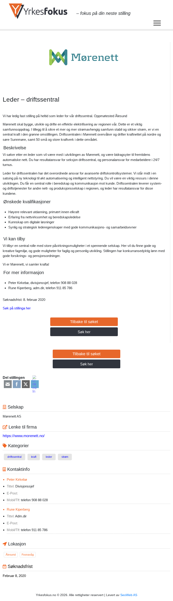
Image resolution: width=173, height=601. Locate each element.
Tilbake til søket (84, 321)
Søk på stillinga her (17, 308)
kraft (33, 456)
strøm (64, 456)
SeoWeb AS (128, 595)
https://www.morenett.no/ (24, 436)
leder (49, 456)
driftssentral (14, 456)
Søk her (84, 332)
